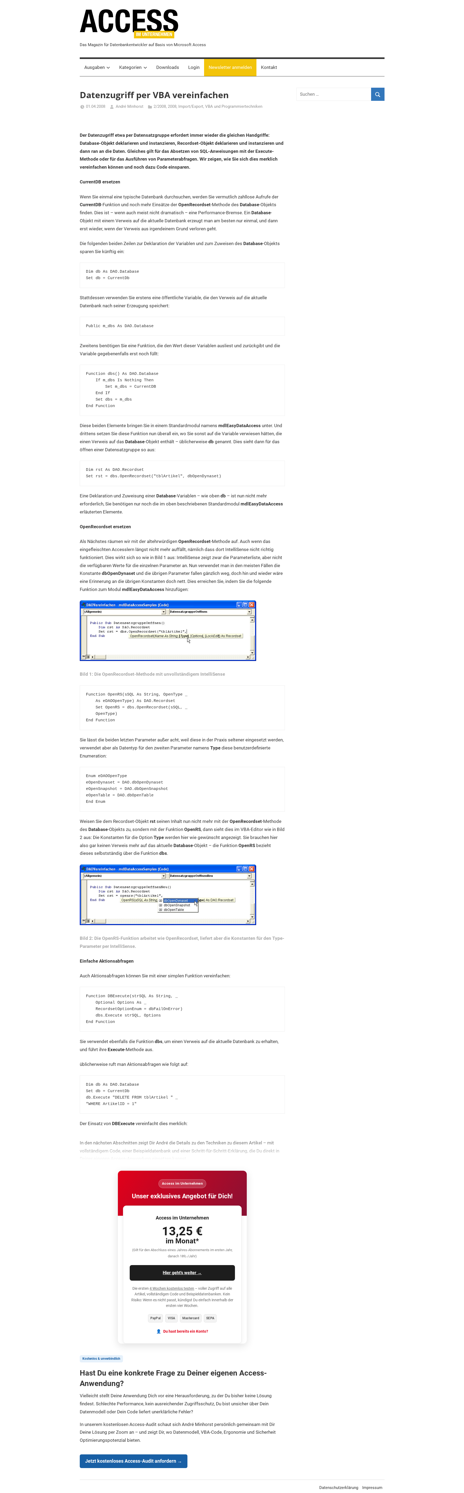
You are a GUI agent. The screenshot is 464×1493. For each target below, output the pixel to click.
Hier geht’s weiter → (182, 1272)
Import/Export (190, 106)
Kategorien (130, 67)
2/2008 (160, 106)
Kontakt (269, 67)
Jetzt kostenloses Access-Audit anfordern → (133, 1461)
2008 (172, 106)
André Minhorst (129, 106)
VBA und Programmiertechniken (233, 106)
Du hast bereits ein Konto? (185, 1331)
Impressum (372, 1487)
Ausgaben (94, 67)
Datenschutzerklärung (338, 1487)
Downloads (167, 67)
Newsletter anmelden (230, 67)
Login (194, 67)
